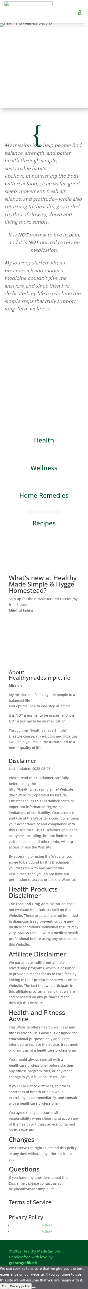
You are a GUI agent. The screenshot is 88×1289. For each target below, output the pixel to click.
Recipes (44, 523)
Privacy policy (20, 1286)
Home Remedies (44, 495)
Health (44, 440)
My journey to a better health (44, 333)
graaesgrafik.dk (23, 1262)
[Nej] (34, 1287)
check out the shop (44, 568)
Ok (4, 1286)
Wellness (44, 467)
